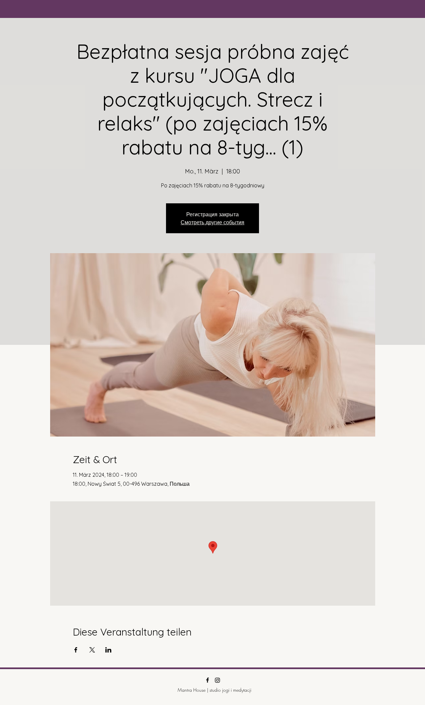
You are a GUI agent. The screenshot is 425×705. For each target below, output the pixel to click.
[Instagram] (217, 680)
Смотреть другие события (212, 222)
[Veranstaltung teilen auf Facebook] (76, 650)
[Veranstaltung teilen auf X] (92, 650)
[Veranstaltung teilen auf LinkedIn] (108, 650)
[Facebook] (207, 680)
